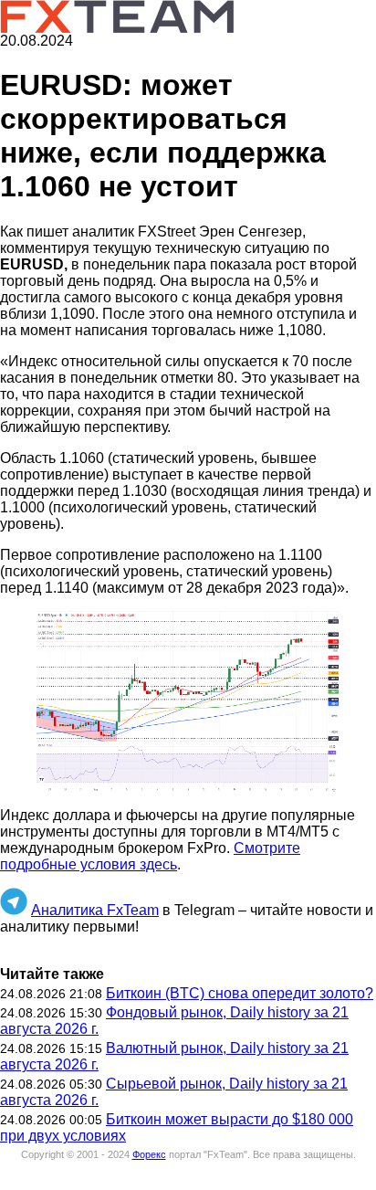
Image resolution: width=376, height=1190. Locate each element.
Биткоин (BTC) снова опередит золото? (239, 993)
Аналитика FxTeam (95, 910)
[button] (188, 702)
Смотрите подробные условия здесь (150, 856)
